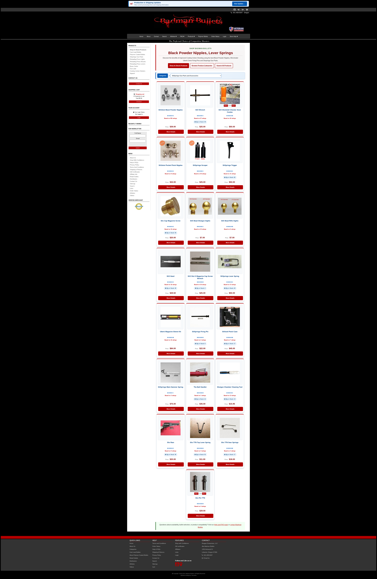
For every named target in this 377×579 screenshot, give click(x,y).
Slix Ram (170, 442)
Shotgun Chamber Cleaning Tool (229, 387)
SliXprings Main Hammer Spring (170, 387)
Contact (156, 36)
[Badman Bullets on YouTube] (235, 10)
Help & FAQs (134, 162)
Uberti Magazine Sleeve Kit (170, 332)
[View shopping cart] (247, 10)
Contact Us (139, 83)
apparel (132, 73)
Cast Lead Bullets (135, 552)
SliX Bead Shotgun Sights (200, 221)
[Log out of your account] (243, 10)
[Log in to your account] (239, 10)
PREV (225, 105)
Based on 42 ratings (230, 118)
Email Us (207, 558)
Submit (138, 147)
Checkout (138, 101)
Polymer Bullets (203, 36)
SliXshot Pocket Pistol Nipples (170, 165)
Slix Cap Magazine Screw (170, 221)
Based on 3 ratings (170, 395)
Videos (132, 195)
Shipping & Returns (158, 552)
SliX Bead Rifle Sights (229, 221)
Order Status (215, 36)
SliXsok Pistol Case (229, 332)
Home (141, 36)
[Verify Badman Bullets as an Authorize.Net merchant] (139, 209)
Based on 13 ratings (230, 284)
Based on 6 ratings (229, 229)
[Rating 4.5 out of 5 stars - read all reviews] (170, 116)
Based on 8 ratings (170, 173)
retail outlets (134, 176)
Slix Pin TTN (200, 498)
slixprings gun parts (136, 57)
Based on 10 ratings (200, 229)
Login (224, 36)
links (131, 188)
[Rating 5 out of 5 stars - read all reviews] (229, 116)
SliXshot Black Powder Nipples (170, 110)
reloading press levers (137, 64)
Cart (153, 567)
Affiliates (177, 549)
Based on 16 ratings (171, 229)
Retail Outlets (134, 558)
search (132, 186)
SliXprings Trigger (230, 165)
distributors (133, 179)
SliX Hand (170, 276)
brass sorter (134, 66)
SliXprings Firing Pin (200, 332)
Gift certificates (135, 172)
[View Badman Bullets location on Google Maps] (181, 565)
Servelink (193, 575)
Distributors (133, 561)
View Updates (239, 4)
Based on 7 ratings (229, 340)
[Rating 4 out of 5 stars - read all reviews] (170, 393)
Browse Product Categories (202, 65)
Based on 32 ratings (171, 284)
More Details (171, 132)
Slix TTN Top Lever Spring (200, 442)
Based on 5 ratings (170, 451)
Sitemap (154, 564)
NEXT (233, 105)
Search (164, 36)
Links (176, 552)
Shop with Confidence (137, 160)
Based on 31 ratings (230, 173)
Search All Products (223, 65)
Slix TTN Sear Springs (229, 442)
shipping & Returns (136, 169)
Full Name (138, 133)
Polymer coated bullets (137, 54)
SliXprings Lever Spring (229, 276)
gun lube (133, 68)
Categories (162, 75)
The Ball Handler (200, 387)
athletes (132, 193)
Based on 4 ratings (200, 451)
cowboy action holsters (137, 71)
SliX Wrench (200, 110)
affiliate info (133, 174)
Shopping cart (140, 94)
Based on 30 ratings (200, 173)
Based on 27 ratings (200, 118)
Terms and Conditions (137, 167)
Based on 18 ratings (200, 284)
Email (138, 138)
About (148, 36)
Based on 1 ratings (200, 395)
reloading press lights (137, 59)
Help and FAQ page (221, 525)
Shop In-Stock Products (178, 65)
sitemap (132, 184)
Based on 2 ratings (200, 340)
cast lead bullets (135, 52)
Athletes (132, 564)
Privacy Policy (134, 165)
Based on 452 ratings (170, 118)
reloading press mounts (138, 61)
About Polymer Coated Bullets (139, 555)
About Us (133, 158)
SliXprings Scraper (200, 165)
